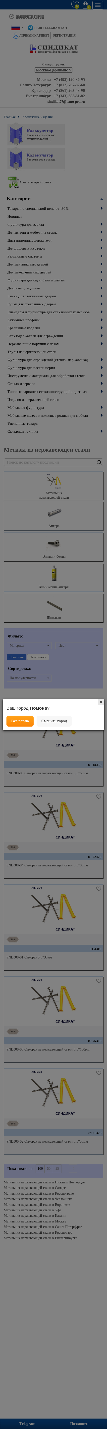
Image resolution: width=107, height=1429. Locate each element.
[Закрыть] (101, 702)
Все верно (20, 721)
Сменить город (54, 721)
